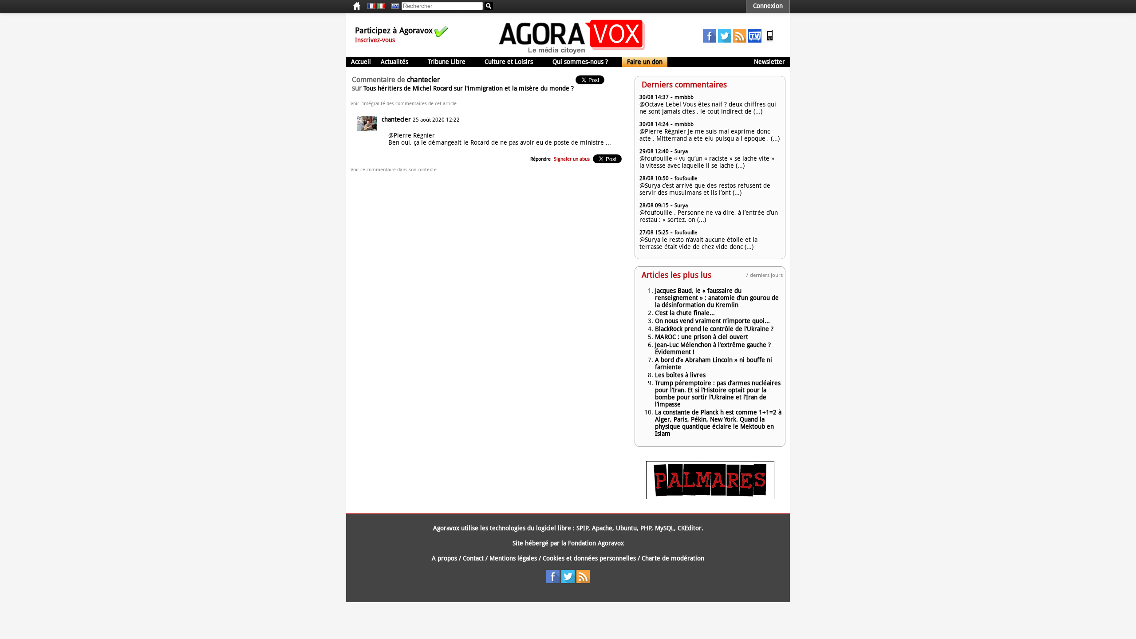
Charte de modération (673, 558)
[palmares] (710, 497)
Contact (473, 558)
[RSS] (739, 40)
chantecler (396, 119)
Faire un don (645, 61)
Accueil (361, 61)
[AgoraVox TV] (754, 40)
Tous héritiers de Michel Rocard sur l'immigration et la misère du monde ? (468, 88)
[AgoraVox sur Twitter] (724, 40)
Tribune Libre (446, 61)
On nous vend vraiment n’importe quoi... (712, 320)
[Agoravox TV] (393, 6)
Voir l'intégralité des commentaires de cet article (404, 103)
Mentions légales (513, 558)
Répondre (540, 159)
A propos (444, 558)
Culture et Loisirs (509, 61)
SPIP (582, 528)
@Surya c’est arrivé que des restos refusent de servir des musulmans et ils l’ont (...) (704, 189)
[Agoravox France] (371, 6)
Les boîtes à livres (680, 375)
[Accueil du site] (572, 53)
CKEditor (690, 528)
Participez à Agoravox (394, 30)
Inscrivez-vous (375, 39)
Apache (602, 528)
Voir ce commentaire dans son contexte (394, 170)
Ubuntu (626, 528)
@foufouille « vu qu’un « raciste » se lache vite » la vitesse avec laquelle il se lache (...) (706, 162)
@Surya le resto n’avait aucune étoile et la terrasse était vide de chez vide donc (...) (698, 243)
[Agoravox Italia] (381, 6)
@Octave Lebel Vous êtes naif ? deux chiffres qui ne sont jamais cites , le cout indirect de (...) (707, 108)
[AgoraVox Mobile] (770, 40)
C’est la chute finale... (685, 312)
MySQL (664, 528)
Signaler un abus (572, 159)
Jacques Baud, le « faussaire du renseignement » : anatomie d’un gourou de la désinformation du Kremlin (717, 297)
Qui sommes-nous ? (580, 61)
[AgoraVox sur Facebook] (709, 40)
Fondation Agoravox (596, 543)
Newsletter (769, 61)
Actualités (394, 61)
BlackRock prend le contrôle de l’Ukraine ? (714, 328)
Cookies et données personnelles (589, 558)
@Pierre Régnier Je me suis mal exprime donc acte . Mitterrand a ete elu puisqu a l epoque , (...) (709, 135)
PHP (645, 528)
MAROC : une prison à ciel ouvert (701, 336)
